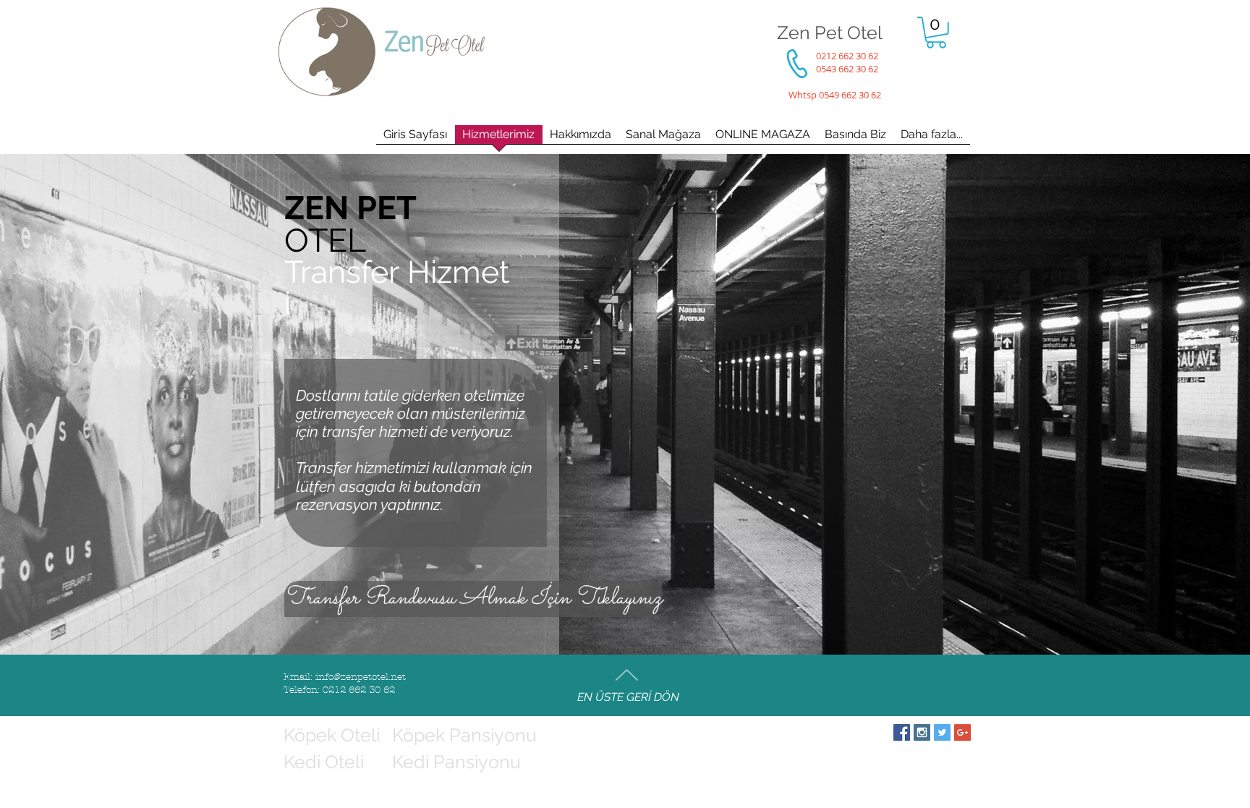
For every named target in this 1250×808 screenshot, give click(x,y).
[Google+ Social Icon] (962, 732)
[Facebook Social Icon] (901, 732)
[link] (936, 32)
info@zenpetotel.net (360, 677)
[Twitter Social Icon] (942, 732)
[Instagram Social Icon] (922, 732)
